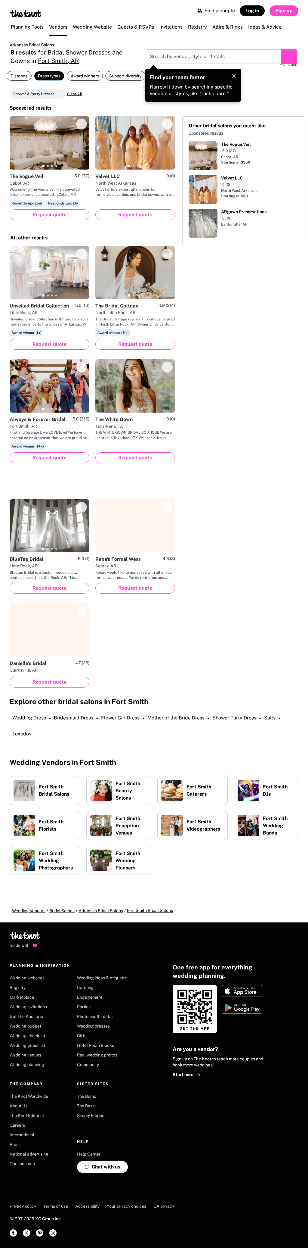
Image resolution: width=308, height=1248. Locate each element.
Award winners (85, 75)
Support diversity (125, 75)
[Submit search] (289, 56)
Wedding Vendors (28, 910)
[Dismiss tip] (234, 75)
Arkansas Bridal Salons (32, 44)
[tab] (43, 166)
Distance (19, 75)
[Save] (81, 124)
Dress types (49, 75)
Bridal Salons (62, 910)
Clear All (74, 94)
